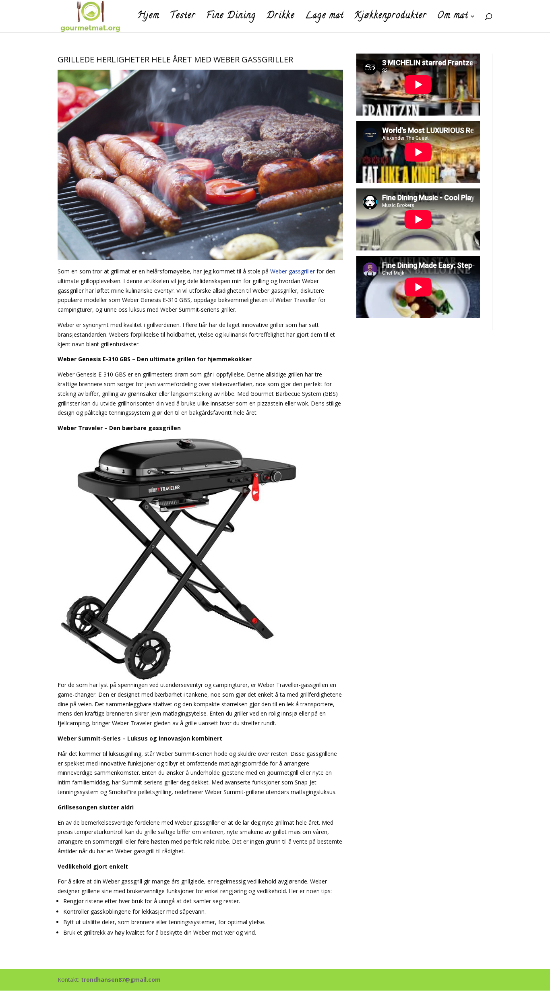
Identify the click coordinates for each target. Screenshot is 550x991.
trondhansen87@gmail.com (121, 979)
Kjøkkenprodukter (390, 18)
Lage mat (324, 18)
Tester (183, 18)
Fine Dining (231, 18)
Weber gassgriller (292, 271)
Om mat (452, 18)
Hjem (148, 18)
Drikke (281, 18)
